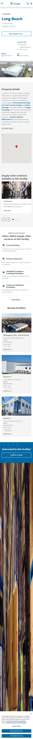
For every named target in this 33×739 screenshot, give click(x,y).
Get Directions (7, 128)
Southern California (16, 117)
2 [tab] (14, 219)
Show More (16, 300)
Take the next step (15, 34)
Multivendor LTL (7, 119)
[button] (16, 147)
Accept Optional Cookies (16, 736)
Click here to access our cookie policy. (16, 723)
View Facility (7, 349)
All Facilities (6, 14)
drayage (19, 105)
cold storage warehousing (21, 103)
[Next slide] (29, 69)
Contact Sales (16, 455)
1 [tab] (13, 219)
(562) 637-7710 (8, 55)
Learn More (6, 210)
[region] (16, 725)
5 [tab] (19, 219)
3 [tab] (16, 219)
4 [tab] (18, 219)
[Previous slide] (3, 69)
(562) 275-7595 (23, 55)
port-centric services (9, 105)
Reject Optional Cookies (16, 731)
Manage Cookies (16, 726)
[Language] (31, 4)
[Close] (31, 714)
